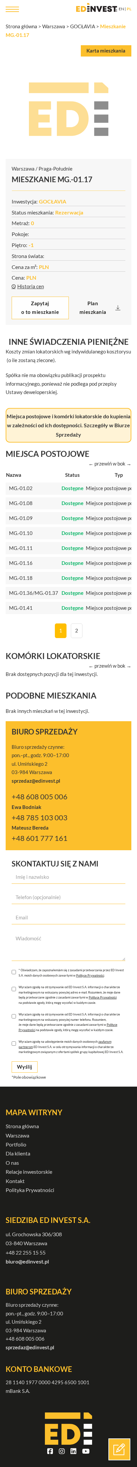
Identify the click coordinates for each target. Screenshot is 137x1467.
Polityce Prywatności (90, 975)
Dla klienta (18, 1153)
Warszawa (53, 26)
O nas (12, 1162)
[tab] (106, 51)
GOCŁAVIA (82, 26)
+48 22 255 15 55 (26, 1252)
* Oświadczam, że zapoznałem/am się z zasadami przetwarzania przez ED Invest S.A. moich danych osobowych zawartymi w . (71, 972)
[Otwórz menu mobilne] (12, 9)
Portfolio (16, 1144)
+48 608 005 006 (40, 796)
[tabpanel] (68, 109)
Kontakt (15, 1181)
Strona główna (21, 26)
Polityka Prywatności (30, 1190)
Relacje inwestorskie (29, 1171)
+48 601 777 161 (40, 838)
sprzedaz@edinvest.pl (30, 1347)
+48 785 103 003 (40, 817)
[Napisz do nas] (119, 1449)
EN (121, 8)
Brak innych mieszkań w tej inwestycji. (47, 711)
